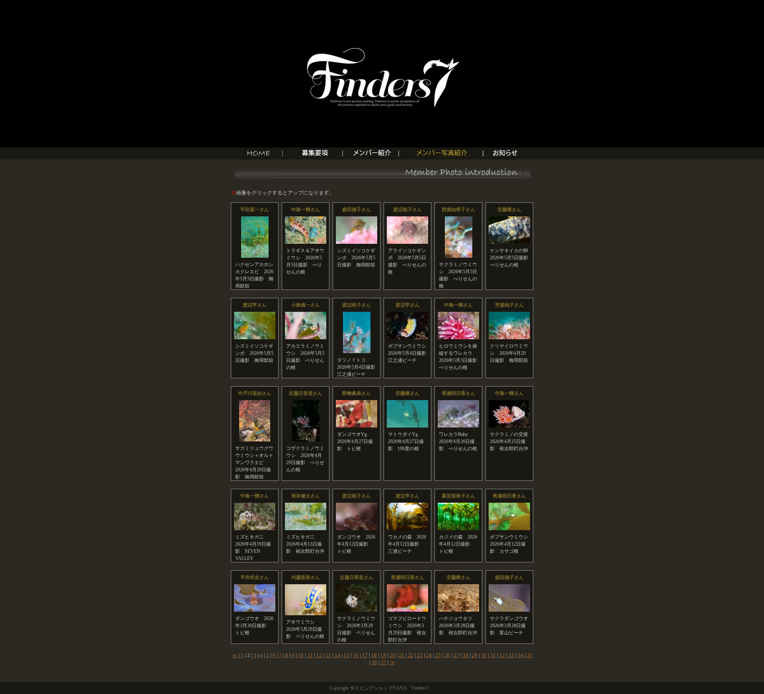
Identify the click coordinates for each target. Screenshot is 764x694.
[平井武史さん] (254, 588)
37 (383, 662)
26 (447, 655)
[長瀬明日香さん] (458, 403)
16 (356, 655)
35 (529, 655)
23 (420, 655)
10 (301, 655)
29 (474, 655)
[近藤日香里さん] (306, 403)
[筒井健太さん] (305, 506)
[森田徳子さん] (356, 220)
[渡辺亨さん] (254, 315)
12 (319, 655)
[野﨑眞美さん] (356, 403)
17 (365, 655)
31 (493, 655)
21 (401, 655)
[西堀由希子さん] (458, 220)
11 (310, 655)
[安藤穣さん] (509, 220)
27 (456, 655)
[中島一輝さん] (305, 220)
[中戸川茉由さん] (254, 403)
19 (383, 655)
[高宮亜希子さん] (458, 506)
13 (328, 655)
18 (374, 655)
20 (392, 655)
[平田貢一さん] (255, 220)
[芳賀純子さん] (509, 315)
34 (520, 655)
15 (346, 655)
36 (374, 662)
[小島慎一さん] (305, 315)
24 (429, 655)
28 (465, 655)
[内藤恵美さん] (305, 588)
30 (484, 655)
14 (337, 655)
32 (502, 655)
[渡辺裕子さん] (407, 220)
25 (438, 655)
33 (511, 655)
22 (410, 655)
